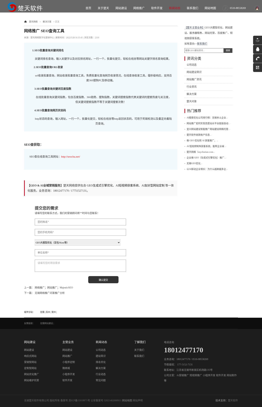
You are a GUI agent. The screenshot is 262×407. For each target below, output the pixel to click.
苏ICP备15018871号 (79, 400)
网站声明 (138, 400)
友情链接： (29, 323)
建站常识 (101, 356)
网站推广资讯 (194, 79)
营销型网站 (30, 362)
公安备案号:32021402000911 (106, 400)
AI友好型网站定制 (153, 185)
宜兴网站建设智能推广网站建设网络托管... (208, 129)
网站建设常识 (194, 72)
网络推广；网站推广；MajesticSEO (54, 287)
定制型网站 (30, 368)
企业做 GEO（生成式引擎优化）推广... (206, 157)
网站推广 (67, 356)
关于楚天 (103, 8)
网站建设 (121, 8)
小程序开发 (68, 374)
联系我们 (192, 8)
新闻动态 (174, 8)
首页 (88, 8)
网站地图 (210, 8)
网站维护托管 (31, 380)
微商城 (66, 368)
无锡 (42, 312)
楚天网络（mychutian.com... (201, 152)
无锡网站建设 (46, 323)
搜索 (228, 50)
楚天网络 (33, 22)
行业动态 (101, 374)
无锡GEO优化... (194, 163)
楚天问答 (192, 101)
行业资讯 (192, 86)
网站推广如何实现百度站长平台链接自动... (208, 123)
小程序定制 (68, 362)
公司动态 (192, 64)
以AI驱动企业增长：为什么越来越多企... (207, 169)
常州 (54, 312)
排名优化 (101, 362)
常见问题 (101, 380)
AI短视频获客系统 (127, 185)
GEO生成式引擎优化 (100, 185)
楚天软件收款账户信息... (199, 134)
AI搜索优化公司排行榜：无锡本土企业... (207, 117)
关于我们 (139, 350)
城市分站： (29, 312)
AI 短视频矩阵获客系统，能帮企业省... (206, 146)
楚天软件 (233, 400)
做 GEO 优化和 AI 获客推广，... (202, 140)
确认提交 (103, 280)
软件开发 (157, 8)
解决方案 (47, 22)
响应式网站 (30, 356)
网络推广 (139, 8)
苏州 (48, 312)
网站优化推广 (31, 374)
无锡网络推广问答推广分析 (50, 293)
